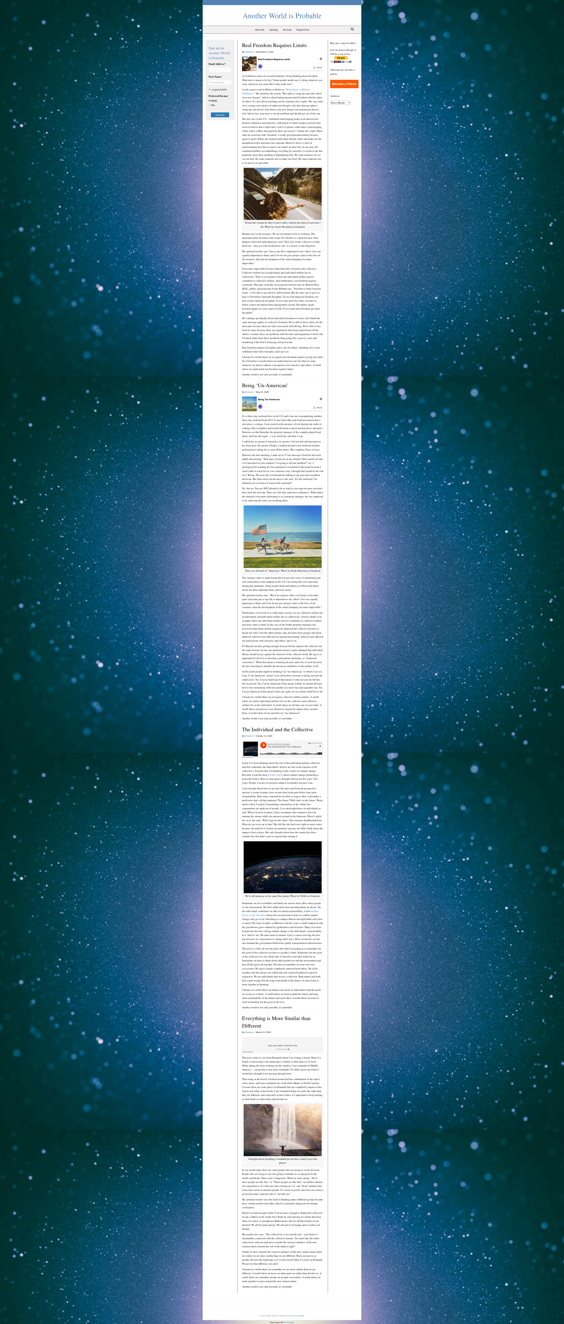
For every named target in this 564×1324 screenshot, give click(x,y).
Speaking (273, 29)
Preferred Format (218, 96)
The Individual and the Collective (277, 729)
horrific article (275, 774)
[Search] (351, 29)
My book (287, 29)
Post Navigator (288, 1322)
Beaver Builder (299, 1315)
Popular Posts (303, 29)
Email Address (217, 64)
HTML (214, 100)
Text (213, 105)
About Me (259, 29)
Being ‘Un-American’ (265, 385)
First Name (215, 76)
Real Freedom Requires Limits (274, 45)
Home (351, 2)
